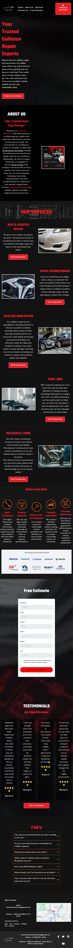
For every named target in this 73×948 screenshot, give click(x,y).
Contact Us (23, 10)
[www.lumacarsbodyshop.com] (63, 937)
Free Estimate (36, 10)
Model (22, 641)
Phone (22, 622)
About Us (29, 7)
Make (22, 631)
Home (20, 7)
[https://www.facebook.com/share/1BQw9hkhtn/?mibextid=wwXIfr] (59, 937)
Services (39, 7)
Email (22, 612)
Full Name (23, 603)
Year (21, 651)
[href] (53, 912)
